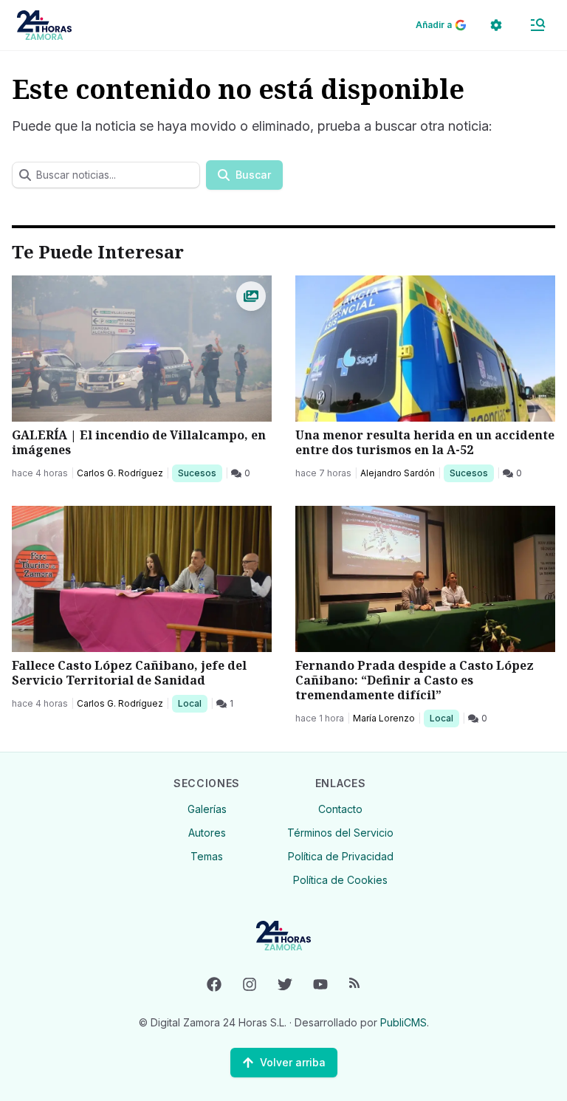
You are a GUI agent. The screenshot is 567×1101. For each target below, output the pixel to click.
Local (192, 703)
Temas (206, 856)
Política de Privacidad (341, 856)
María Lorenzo (384, 718)
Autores (207, 832)
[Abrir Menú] (537, 25)
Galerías (207, 809)
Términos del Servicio (340, 832)
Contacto (340, 809)
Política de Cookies (340, 880)
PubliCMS (403, 1022)
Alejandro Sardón (397, 473)
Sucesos (199, 473)
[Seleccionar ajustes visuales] (496, 25)
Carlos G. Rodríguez (120, 473)
